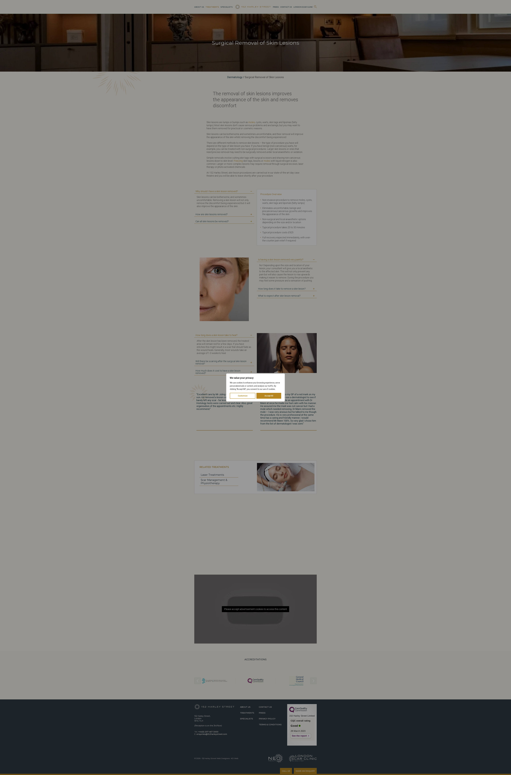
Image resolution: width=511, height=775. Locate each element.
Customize (242, 396)
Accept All (269, 396)
